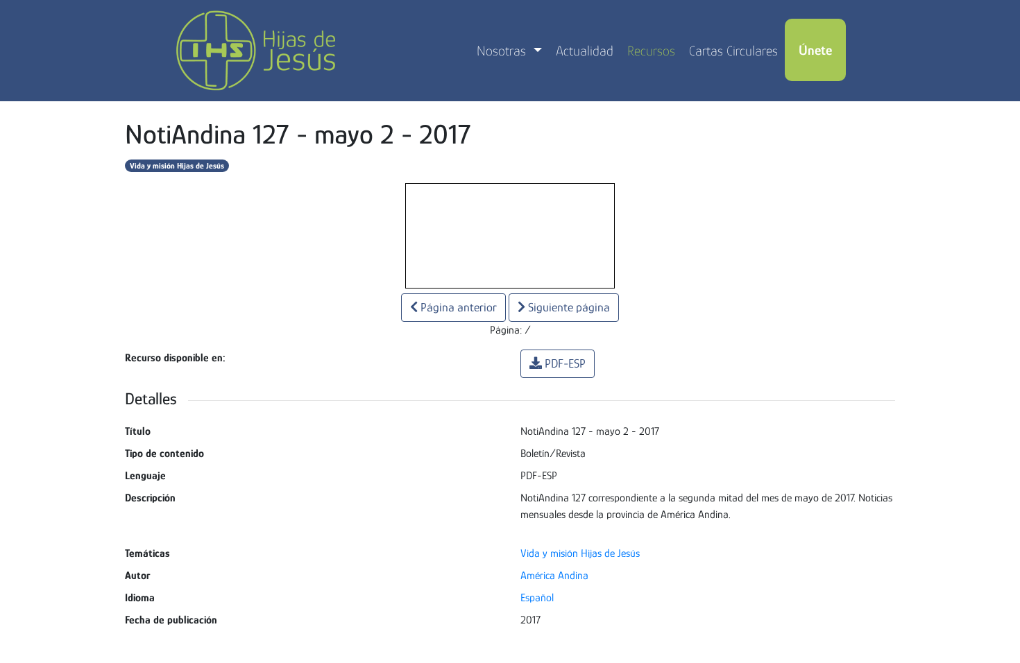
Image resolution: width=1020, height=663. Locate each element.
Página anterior (457, 307)
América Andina (554, 575)
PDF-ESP (565, 363)
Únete (815, 50)
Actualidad (584, 50)
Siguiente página (567, 307)
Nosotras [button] (503, 50)
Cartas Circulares (733, 50)
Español (537, 598)
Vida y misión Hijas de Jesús (177, 166)
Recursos (651, 50)
